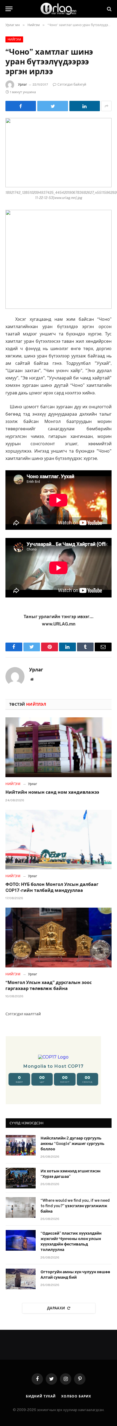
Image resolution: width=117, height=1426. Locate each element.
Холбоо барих (76, 1396)
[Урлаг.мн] (58, 9)
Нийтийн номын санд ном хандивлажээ (52, 792)
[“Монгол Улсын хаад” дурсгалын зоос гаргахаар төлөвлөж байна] (58, 937)
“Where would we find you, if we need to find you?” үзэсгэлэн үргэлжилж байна (75, 1205)
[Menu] (9, 9)
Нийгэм (14, 39)
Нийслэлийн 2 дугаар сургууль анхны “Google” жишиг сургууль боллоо (72, 1143)
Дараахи (56, 1308)
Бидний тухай (41, 1396)
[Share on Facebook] (20, 106)
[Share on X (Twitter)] (52, 106)
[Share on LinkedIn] (84, 106)
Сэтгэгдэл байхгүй (71, 84)
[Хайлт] (109, 9)
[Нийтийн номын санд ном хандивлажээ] (58, 747)
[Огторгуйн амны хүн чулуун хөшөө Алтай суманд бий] (21, 1279)
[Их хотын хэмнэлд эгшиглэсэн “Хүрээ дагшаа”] (21, 1178)
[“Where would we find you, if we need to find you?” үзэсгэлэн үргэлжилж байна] (21, 1207)
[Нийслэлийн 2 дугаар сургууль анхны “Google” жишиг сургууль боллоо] (21, 1145)
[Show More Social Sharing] (106, 106)
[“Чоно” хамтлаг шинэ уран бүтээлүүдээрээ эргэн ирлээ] (58, 152)
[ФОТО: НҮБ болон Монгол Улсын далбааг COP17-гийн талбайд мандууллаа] (58, 839)
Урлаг (22, 84)
